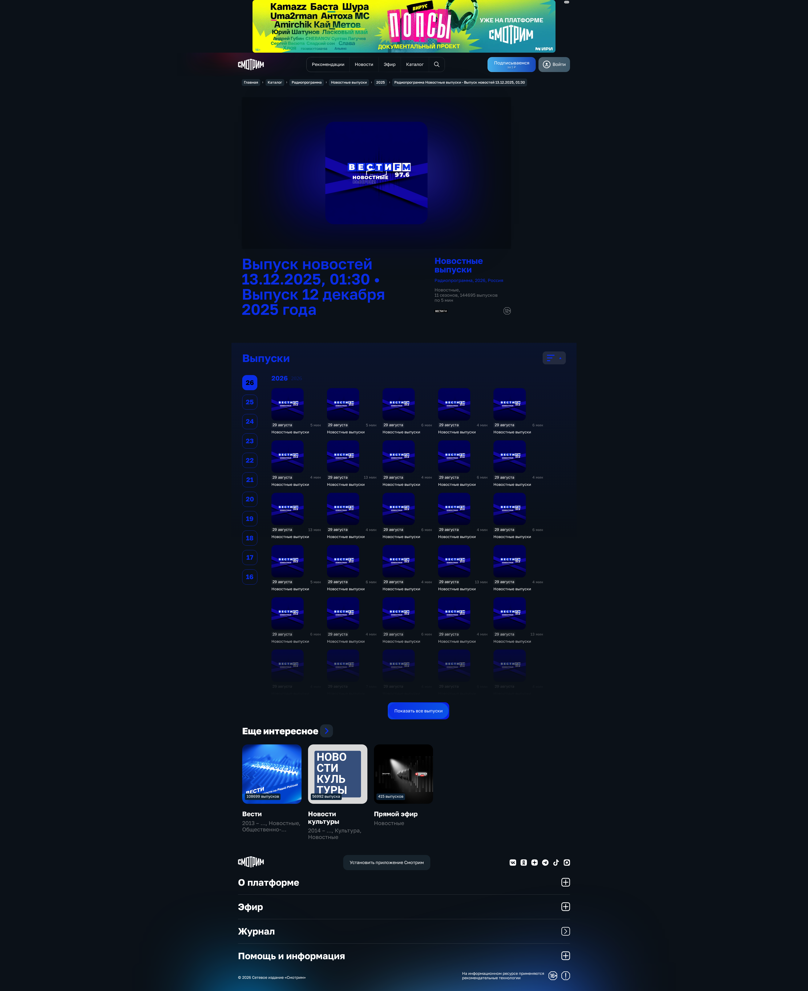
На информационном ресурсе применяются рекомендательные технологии (503, 975)
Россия (495, 280)
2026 (480, 280)
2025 (380, 82)
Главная (251, 82)
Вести (252, 814)
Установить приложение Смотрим (387, 862)
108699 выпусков (263, 796)
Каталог (275, 82)
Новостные (447, 289)
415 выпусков (390, 796)
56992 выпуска (326, 796)
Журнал (256, 931)
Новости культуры (323, 817)
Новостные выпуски (349, 82)
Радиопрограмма (307, 82)
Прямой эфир (396, 814)
